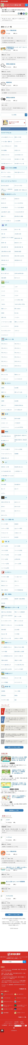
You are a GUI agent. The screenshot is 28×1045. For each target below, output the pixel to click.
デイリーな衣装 (4, 559)
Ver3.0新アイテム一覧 (19, 163)
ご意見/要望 (16, 1021)
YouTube (26, 1025)
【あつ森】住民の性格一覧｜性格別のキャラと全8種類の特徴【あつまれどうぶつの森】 (15, 720)
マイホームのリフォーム (6, 453)
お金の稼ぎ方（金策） (6, 211)
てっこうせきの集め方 (19, 207)
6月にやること (18, 352)
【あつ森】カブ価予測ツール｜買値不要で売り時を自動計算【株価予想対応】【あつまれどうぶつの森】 (15, 735)
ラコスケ (16, 295)
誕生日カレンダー (18, 242)
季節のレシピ (17, 374)
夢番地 (16, 695)
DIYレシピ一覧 (4, 374)
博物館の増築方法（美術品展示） (21, 440)
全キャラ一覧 (17, 229)
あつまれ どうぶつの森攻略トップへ (14, 122)
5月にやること (4, 352)
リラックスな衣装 (18, 550)
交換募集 (3, 691)
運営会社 (22, 1023)
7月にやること (4, 357)
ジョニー (3, 286)
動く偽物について (5, 440)
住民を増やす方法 (5, 255)
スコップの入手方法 (19, 203)
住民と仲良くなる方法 (19, 255)
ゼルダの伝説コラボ (19, 154)
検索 (24, 961)
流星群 (2, 313)
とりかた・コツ (4, 423)
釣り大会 (16, 313)
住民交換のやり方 (18, 260)
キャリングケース (18, 682)
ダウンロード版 (18, 677)
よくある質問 (17, 220)
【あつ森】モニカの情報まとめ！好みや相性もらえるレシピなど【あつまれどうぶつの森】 (15, 711)
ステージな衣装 (18, 554)
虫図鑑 (2, 401)
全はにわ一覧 (4, 634)
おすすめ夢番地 (4, 598)
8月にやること (18, 357)
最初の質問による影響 (19, 651)
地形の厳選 (3, 277)
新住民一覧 (3, 242)
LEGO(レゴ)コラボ (5, 154)
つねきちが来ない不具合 (20, 304)
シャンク (3, 291)
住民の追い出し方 (5, 260)
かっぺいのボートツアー (6, 620)
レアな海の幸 (17, 423)
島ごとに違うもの (5, 273)
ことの (16, 286)
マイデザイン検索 (5, 576)
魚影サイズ (3, 392)
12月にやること (18, 365)
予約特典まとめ (4, 677)
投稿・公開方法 (4, 590)
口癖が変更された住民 (6, 251)
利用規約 (21, 1021)
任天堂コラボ (17, 150)
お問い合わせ (11, 1025)
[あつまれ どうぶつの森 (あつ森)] (4, 1)
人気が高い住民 (18, 233)
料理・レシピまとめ (19, 620)
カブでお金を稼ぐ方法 (6, 471)
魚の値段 (16, 387)
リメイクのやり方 (18, 379)
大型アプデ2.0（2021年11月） (6, 616)
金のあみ (3, 510)
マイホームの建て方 (5, 449)
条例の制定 (3, 629)
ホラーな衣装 (17, 546)
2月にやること (18, 343)
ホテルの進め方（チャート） (7, 137)
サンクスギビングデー (6, 330)
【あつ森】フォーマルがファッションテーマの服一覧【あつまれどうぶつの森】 (15, 741)
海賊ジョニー (4, 308)
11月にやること (4, 365)
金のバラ (16, 488)
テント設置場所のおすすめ (7, 656)
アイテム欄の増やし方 (6, 664)
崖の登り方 (17, 198)
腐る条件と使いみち (19, 466)
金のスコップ (17, 502)
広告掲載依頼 (4, 1025)
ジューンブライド (5, 326)
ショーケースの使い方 (6, 220)
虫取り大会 (3, 317)
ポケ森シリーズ (18, 532)
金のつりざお (17, 506)
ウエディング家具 (5, 528)
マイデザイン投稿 (5, 699)
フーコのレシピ (4, 379)
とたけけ (3, 295)
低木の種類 (3, 484)
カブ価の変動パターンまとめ (7, 475)
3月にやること (4, 348)
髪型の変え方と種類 (19, 216)
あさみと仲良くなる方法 (6, 669)
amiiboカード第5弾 (19, 638)
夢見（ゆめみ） (18, 308)
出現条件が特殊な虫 (19, 405)
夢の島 (16, 146)
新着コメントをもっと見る (14, 914)
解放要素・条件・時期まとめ (21, 190)
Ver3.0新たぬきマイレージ (6, 163)
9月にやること (4, 361)
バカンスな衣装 (4, 550)
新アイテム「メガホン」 (6, 172)
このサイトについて (8, 1021)
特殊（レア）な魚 (18, 392)
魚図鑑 (2, 387)
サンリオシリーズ (5, 537)
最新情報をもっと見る (14, 810)
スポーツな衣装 (4, 546)
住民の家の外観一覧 (19, 247)
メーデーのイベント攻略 (6, 321)
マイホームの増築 (18, 449)
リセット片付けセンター (6, 146)
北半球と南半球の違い (19, 273)
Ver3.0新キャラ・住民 (19, 159)
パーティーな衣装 (5, 563)
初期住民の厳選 (18, 251)
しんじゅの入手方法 (19, 427)
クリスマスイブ (4, 335)
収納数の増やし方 (5, 458)
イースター (17, 317)
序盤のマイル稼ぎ (18, 660)
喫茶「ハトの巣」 (18, 616)
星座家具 (16, 524)
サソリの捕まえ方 (18, 409)
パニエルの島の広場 (19, 625)
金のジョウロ (4, 515)
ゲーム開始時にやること (6, 647)
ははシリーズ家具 (18, 528)
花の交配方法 (17, 484)
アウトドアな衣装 (5, 554)
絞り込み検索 (4, 229)
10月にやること (18, 361)
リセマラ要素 (4, 651)
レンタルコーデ (18, 141)
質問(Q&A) (3, 695)
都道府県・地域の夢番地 (20, 598)
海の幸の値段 (17, 418)
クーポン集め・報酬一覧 (6, 141)
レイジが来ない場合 (19, 299)
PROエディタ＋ (4, 585)
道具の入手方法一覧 (5, 502)
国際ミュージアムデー (19, 321)
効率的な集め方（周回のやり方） (21, 436)
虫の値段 (16, 401)
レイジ (2, 299)
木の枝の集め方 (4, 207)
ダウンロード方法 (18, 185)
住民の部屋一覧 (4, 247)
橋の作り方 (3, 203)
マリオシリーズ (4, 532)
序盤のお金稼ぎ (4, 660)
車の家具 (16, 537)
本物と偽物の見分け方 (6, 436)
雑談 (15, 699)
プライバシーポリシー (8, 1023)
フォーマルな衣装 (5, 568)
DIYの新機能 (4, 150)
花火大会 (16, 326)
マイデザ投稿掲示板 (19, 590)
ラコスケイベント (5, 427)
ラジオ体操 (17, 634)
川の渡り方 (3, 198)
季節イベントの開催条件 (20, 612)
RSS (14, 1028)
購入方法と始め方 (5, 185)
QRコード (17, 581)
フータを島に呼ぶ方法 (19, 664)
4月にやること (18, 348)
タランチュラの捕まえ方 (6, 409)
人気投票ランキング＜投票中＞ (7, 238)
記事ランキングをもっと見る (14, 747)
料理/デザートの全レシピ (6, 625)
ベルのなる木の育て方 (19, 211)
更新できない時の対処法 (6, 612)
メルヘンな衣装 (18, 563)
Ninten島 (3, 603)
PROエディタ (4, 581)
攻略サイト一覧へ (23, 1017)
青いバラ (3, 488)
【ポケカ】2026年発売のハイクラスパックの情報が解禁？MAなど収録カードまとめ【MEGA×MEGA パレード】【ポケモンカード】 (14, 982)
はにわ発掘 (17, 629)
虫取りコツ (3, 405)
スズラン (3, 493)
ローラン (16, 291)
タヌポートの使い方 (19, 656)
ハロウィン (17, 330)
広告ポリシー (16, 1023)
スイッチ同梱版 (4, 682)
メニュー (2, 1031)
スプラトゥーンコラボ (6, 159)
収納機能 (16, 453)
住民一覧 (3, 233)
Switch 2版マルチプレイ (20, 172)
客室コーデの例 (18, 137)
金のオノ (3, 506)
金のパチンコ (17, 510)
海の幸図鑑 (3, 418)
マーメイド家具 (4, 524)
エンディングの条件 (19, 669)
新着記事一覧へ (23, 988)
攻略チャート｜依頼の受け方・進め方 (7, 190)
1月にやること (4, 343)
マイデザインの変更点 (6, 176)
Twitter (23, 1025)
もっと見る (14, 114)
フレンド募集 (17, 691)
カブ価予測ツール (18, 471)
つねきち (3, 304)
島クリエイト (17, 277)
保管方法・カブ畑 (5, 466)
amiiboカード (4, 264)
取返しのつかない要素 (19, 647)
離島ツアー (3, 216)
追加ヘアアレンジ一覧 (6, 638)
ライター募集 (18, 1025)
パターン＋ (17, 585)
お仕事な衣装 (17, 559)
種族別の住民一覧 (18, 238)
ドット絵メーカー (18, 576)
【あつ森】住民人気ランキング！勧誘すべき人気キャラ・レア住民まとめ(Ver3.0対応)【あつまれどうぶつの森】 (15, 728)
